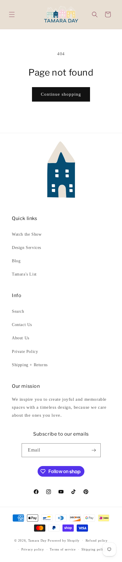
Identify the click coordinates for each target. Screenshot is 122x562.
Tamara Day (37, 540)
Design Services (26, 247)
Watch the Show (26, 234)
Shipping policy (94, 549)
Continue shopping (61, 94)
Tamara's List (24, 274)
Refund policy (97, 540)
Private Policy (25, 351)
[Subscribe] (93, 450)
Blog (16, 261)
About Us (20, 338)
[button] (11, 14)
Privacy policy (32, 549)
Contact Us (22, 324)
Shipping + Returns (30, 365)
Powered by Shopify (64, 540)
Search (18, 311)
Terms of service (63, 549)
